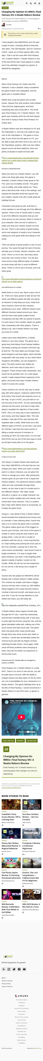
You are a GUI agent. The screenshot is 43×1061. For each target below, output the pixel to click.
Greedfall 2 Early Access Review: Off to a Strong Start (11, 817)
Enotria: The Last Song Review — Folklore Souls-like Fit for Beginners (30, 876)
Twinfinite (21, 1003)
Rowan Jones (6, 851)
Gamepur (22, 1005)
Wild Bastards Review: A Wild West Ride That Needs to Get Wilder (10, 908)
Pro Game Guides (21, 1000)
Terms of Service (7, 981)
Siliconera (21, 1014)
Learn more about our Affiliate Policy (11, 787)
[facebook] (19, 969)
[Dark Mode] (31, 3)
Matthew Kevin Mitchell (30, 910)
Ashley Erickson (27, 883)
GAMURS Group (37, 1048)
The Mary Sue (21, 1031)
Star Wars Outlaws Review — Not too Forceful (30, 817)
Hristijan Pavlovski (28, 851)
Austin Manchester (8, 881)
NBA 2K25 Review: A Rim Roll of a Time (31, 905)
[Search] (27, 3)
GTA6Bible (21, 1043)
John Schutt (26, 822)
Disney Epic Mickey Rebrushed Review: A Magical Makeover (11, 846)
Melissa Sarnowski (8, 822)
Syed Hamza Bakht (8, 915)
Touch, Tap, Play (21, 1034)
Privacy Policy (6, 984)
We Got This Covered (21, 1017)
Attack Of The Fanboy (21, 1008)
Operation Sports (21, 1029)
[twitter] (14, 969)
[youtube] (24, 969)
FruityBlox (21, 1037)
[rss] (4, 969)
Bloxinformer (21, 1040)
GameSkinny (21, 1026)
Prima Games (21, 1011)
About (4, 978)
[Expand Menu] (35, 3)
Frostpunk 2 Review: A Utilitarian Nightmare (31, 846)
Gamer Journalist (21, 1023)
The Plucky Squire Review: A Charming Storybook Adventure (11, 875)
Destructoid (21, 1020)
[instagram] (9, 969)
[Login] (39, 3)
